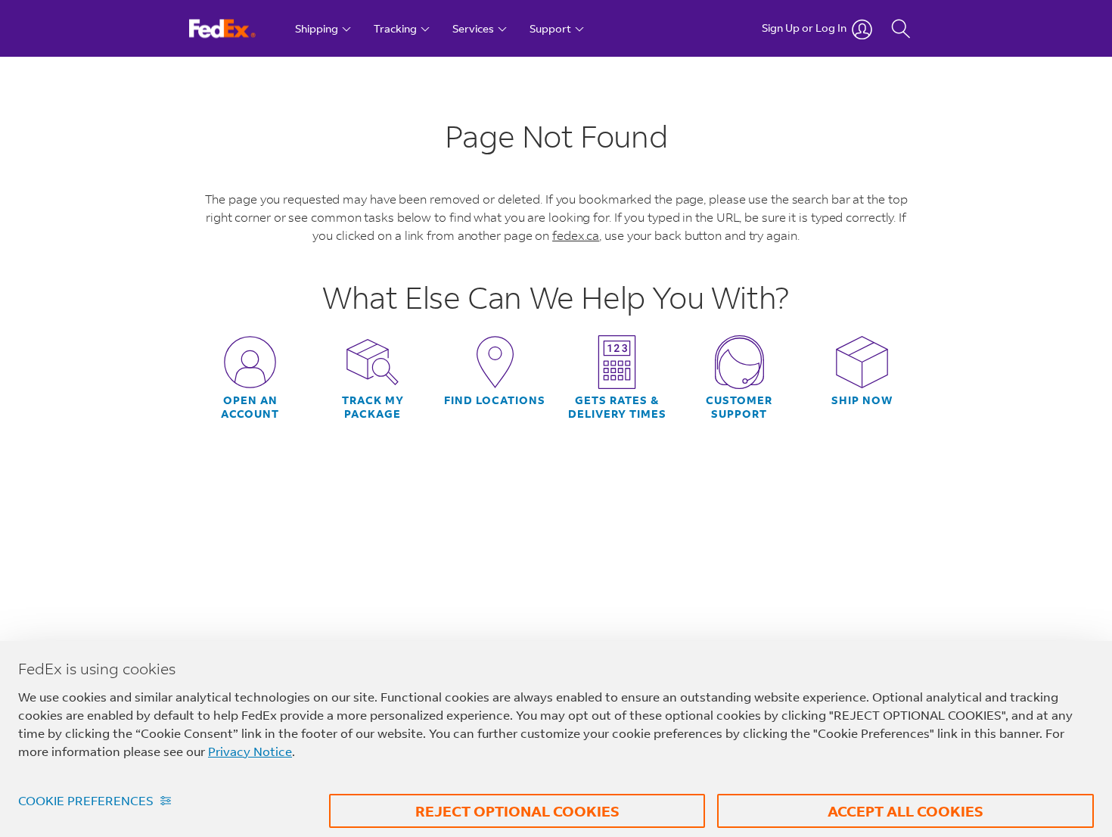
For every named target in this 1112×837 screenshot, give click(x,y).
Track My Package (373, 407)
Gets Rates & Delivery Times (617, 407)
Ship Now (862, 400)
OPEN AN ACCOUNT (250, 407)
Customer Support (739, 407)
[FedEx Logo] (236, 28)
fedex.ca (575, 235)
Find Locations (494, 400)
